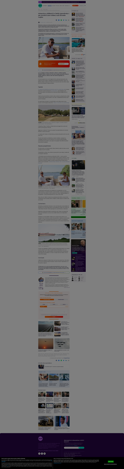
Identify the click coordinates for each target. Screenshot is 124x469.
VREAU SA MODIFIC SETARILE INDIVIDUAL (110, 464)
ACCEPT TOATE (110, 461)
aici (7, 465)
